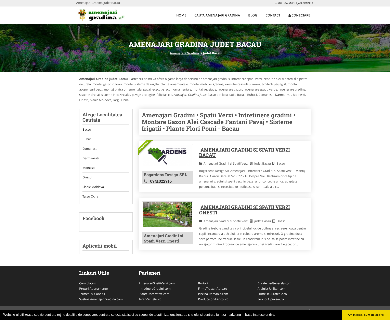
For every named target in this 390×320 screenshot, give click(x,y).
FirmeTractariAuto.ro (212, 288)
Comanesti (89, 148)
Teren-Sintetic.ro (150, 299)
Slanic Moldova (93, 187)
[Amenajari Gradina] (103, 15)
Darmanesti (90, 158)
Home (181, 15)
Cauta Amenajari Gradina (217, 15)
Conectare (300, 15)
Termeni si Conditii (92, 294)
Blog (252, 15)
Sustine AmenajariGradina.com (101, 299)
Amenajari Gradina (184, 53)
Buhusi (87, 139)
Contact (272, 15)
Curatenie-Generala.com (274, 283)
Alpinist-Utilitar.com (272, 288)
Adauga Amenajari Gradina (295, 3)
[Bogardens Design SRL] (167, 155)
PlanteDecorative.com (154, 294)
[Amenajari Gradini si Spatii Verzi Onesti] (167, 214)
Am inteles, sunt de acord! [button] (366, 314)
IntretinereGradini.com (155, 288)
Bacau (86, 129)
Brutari (203, 283)
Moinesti (88, 168)
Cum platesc (87, 283)
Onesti (87, 177)
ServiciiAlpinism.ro (271, 299)
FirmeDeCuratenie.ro (272, 294)
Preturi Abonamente (93, 288)
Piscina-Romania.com (213, 294)
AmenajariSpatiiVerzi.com (157, 283)
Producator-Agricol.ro (213, 299)
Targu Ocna (90, 196)
